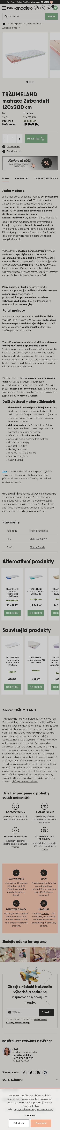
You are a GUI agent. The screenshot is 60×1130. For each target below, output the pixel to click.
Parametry (22, 178)
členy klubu (12, 817)
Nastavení (30, 1115)
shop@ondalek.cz (23, 1055)
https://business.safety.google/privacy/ (33, 1109)
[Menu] (7, 8)
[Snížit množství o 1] (5, 138)
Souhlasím (40, 1123)
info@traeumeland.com (25, 781)
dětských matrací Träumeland (19, 761)
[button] (12, 610)
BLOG (44, 879)
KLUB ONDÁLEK (16, 879)
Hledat (51, 17)
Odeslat (47, 1012)
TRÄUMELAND (37, 547)
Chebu (45, 850)
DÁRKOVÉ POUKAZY (16, 909)
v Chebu (45, 914)
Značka (47, 178)
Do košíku (33, 139)
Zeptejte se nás (14, 151)
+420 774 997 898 (23, 1058)
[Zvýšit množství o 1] (19, 138)
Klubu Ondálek (23, 2)
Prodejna (43, 909)
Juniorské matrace (39, 531)
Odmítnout (19, 1123)
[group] (12, 594)
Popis (5, 178)
